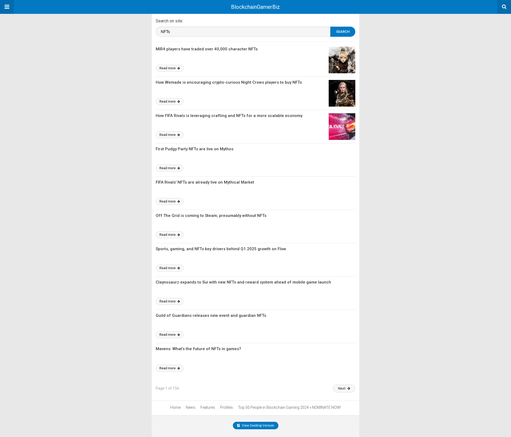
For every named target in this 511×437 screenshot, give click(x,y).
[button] (7, 7)
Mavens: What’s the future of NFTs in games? (198, 348)
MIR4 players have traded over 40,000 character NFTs (207, 49)
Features (207, 407)
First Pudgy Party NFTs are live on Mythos (194, 149)
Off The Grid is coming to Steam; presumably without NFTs (211, 215)
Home (175, 407)
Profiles (226, 407)
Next (341, 388)
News (190, 407)
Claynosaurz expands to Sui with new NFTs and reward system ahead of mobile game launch (243, 282)
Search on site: (169, 20)
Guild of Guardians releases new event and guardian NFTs (211, 315)
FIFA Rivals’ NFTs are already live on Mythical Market (205, 182)
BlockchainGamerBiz (255, 7)
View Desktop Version (257, 425)
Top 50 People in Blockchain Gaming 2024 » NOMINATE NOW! (289, 407)
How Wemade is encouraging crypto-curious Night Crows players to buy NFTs (229, 82)
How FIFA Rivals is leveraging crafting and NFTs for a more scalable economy (229, 115)
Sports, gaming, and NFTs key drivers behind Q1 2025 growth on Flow (221, 248)
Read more (167, 68)
